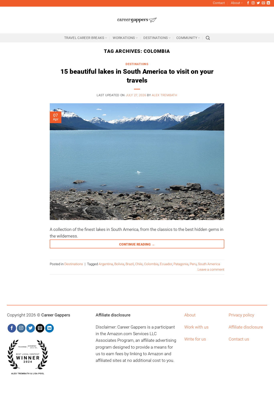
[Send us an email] (263, 3)
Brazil (130, 264)
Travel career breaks (84, 38)
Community (186, 38)
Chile (139, 264)
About (235, 3)
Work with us (196, 327)
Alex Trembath (164, 95)
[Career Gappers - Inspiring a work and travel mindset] (137, 20)
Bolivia (119, 264)
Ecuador (166, 264)
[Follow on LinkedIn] (268, 3)
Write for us (195, 339)
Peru (193, 264)
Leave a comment (211, 269)
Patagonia (181, 264)
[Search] (208, 38)
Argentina (106, 264)
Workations (124, 38)
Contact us (239, 339)
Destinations (155, 38)
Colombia (151, 264)
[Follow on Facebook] (248, 3)
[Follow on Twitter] (258, 3)
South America (209, 264)
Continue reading (137, 244)
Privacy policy (241, 315)
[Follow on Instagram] (253, 3)
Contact (219, 3)
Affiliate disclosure (246, 327)
